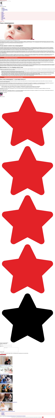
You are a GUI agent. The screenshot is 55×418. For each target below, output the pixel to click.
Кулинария (2, 15)
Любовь (2, 16)
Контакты (2, 413)
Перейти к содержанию (3, 0)
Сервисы (2, 10)
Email (1, 346)
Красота (2, 14)
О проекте (2, 412)
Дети (2, 12)
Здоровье (2, 13)
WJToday (1, 5)
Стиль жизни (3, 18)
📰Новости (3, 8)
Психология (3, 17)
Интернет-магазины (4, 9)
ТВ (1, 19)
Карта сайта (3, 414)
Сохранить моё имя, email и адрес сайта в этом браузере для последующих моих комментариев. (14, 353)
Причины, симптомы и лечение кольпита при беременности (8, 402)
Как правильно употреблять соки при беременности (7, 411)
